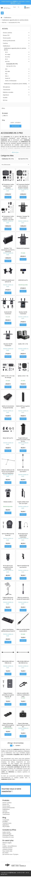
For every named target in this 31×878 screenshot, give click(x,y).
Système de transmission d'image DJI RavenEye (8, 406)
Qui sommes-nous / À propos (10, 854)
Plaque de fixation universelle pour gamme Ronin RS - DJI (8, 695)
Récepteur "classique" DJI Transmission (23, 217)
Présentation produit (7, 835)
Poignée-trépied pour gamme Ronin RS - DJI (8, 598)
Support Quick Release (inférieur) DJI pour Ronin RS (8, 630)
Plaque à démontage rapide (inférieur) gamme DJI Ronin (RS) (8, 725)
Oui (6, 115)
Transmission (6, 814)
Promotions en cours (8, 837)
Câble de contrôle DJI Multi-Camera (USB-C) (23, 630)
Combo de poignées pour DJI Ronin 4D (8, 280)
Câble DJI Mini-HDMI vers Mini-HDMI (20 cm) (23, 662)
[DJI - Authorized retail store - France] (5, 7)
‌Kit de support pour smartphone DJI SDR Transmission (8, 567)
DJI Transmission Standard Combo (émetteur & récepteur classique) (23, 186)
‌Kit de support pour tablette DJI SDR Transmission (23, 535)
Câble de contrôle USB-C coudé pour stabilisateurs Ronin (23, 695)
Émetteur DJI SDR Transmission (23, 312)
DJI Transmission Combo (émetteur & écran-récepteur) (8, 186)
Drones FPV (5, 804)
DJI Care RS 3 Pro (23, 159)
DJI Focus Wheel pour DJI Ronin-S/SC (8, 534)
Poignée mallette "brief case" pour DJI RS (23, 502)
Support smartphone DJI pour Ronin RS (23, 566)
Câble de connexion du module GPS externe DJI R (23, 598)
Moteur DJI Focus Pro (8, 438)
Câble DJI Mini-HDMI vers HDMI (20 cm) (8, 662)
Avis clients (5, 852)
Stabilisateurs (6, 809)
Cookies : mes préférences (9, 846)
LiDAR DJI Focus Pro (23, 280)
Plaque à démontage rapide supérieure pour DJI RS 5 (23, 725)
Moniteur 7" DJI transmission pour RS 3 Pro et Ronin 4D (8, 250)
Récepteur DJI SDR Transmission (8, 344)
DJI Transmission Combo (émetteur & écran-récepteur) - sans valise (8, 218)
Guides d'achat (6, 832)
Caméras (4, 811)
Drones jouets (6, 806)
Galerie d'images (6, 834)
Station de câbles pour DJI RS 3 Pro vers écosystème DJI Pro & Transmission (8, 471)
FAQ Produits (6, 826)
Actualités (5, 821)
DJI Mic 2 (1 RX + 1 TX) (23, 376)
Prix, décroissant (6, 164)
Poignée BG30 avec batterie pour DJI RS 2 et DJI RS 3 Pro (23, 439)
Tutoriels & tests (6, 823)
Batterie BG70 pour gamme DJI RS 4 (23, 406)
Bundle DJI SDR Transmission (7, 312)
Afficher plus (15, 152)
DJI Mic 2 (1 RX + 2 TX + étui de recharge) (7, 376)
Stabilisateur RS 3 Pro (8, 159)
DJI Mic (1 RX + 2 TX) (23, 344)
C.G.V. (3, 844)
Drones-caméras (6, 802)
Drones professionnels (8, 807)
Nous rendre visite (7, 851)
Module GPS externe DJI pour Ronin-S (23, 470)
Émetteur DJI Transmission (23, 248)
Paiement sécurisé (7, 847)
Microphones (6, 812)
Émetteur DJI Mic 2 (8, 502)
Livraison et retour (7, 849)
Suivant (18, 745)
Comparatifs (5, 820)
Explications (5, 825)
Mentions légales (7, 842)
